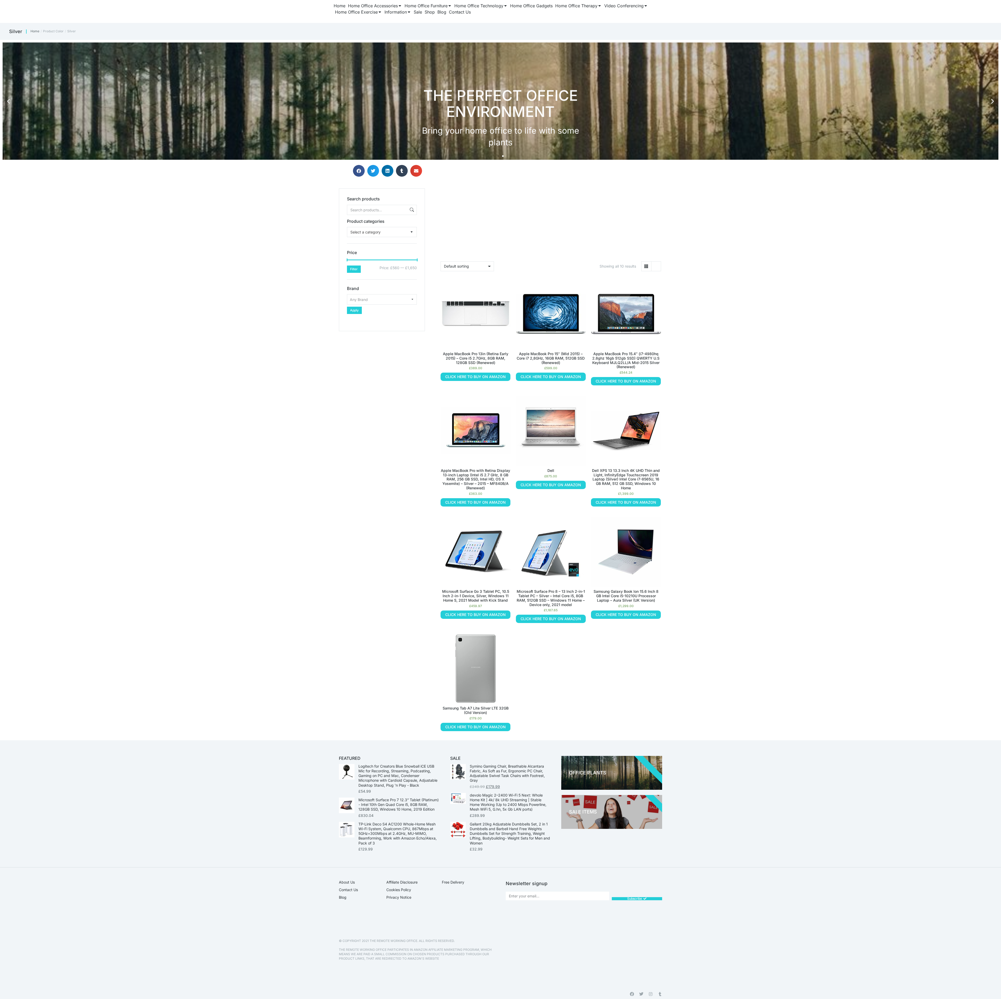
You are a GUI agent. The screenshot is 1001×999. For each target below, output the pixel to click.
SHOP (857, 134)
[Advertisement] (382, 363)
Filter (354, 269)
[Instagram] (651, 994)
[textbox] (365, 232)
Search (411, 210)
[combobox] (382, 232)
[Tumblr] (660, 994)
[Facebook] (632, 994)
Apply (354, 310)
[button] (8, 101)
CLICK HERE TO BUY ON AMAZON (475, 376)
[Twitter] (641, 994)
